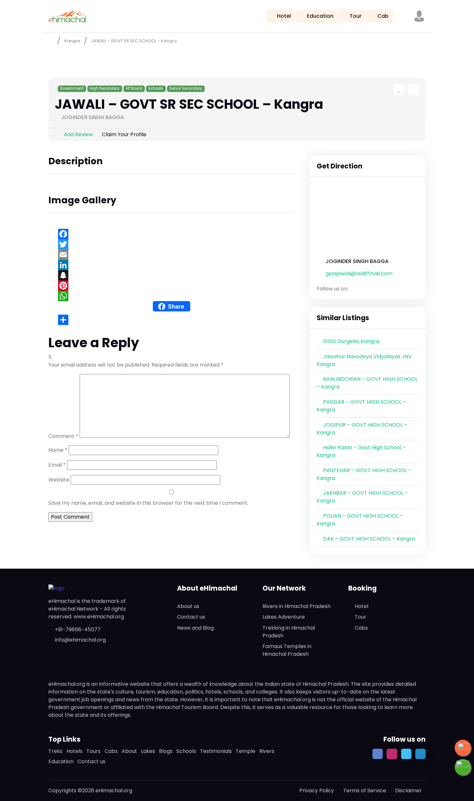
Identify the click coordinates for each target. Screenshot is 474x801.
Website (58, 479)
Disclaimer (408, 790)
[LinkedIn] (171, 265)
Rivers (266, 751)
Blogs (166, 751)
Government (72, 88)
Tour (355, 16)
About (129, 751)
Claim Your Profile (124, 134)
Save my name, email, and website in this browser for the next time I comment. (148, 503)
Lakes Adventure (283, 617)
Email (57, 465)
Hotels (74, 751)
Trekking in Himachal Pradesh (288, 631)
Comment (63, 436)
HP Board (134, 88)
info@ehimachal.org (80, 640)
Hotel (284, 16)
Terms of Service (364, 790)
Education (320, 16)
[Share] (171, 320)
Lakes (148, 751)
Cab (383, 16)
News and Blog (195, 628)
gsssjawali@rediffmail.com (359, 273)
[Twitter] (171, 244)
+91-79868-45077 (78, 629)
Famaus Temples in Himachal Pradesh (286, 650)
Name (57, 450)
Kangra (72, 41)
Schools (155, 88)
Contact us (191, 617)
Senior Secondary (185, 88)
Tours (93, 751)
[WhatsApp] (171, 296)
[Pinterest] (171, 285)
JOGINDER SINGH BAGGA (357, 261)
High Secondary (105, 88)
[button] (419, 16)
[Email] (171, 254)
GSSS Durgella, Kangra (351, 341)
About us (188, 606)
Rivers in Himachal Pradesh (296, 606)
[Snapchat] (171, 275)
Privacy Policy (316, 790)
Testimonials (216, 751)
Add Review (78, 134)
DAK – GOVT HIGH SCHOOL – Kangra (369, 538)
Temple (245, 751)
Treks (55, 751)
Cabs (361, 628)
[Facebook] (171, 234)
